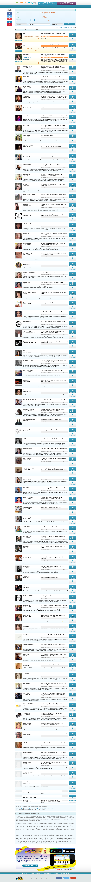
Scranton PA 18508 (26, 97)
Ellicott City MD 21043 (27, 606)
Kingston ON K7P (26, 587)
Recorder (42, 253)
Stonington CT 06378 (27, 391)
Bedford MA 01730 (26, 694)
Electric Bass (52, 556)
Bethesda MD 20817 (27, 254)
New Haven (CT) (27, 808)
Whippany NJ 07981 (27, 78)
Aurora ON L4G (26, 773)
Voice (62, 96)
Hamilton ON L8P (26, 626)
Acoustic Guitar (43, 96)
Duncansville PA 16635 (27, 783)
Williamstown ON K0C (27, 264)
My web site (26, 59)
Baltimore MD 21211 (27, 430)
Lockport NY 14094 (26, 274)
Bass (52, 380)
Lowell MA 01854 (26, 225)
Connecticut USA (34, 29)
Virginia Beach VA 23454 (27, 636)
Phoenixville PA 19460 (27, 352)
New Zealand (52, 826)
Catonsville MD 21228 (27, 724)
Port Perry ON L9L (26, 313)
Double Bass (50, 634)
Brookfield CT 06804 (27, 303)
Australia (38, 826)
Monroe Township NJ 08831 (28, 34)
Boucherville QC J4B (27, 479)
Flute (50, 66)
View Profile (18, 40)
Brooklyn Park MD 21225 (27, 322)
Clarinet (42, 66)
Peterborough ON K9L (27, 753)
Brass (51, 468)
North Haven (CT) (19, 808)
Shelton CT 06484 (26, 714)
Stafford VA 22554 (26, 381)
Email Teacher (72, 791)
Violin (60, 96)
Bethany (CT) (35, 808)
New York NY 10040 (26, 136)
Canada (26, 826)
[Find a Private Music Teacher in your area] (47, 3)
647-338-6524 (27, 46)
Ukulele (47, 566)
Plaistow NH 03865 (26, 55)
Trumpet (42, 86)
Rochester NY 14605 (27, 449)
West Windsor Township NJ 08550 (29, 797)
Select (33, 20)
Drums (48, 96)
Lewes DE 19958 (26, 577)
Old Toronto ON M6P (27, 87)
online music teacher (34, 819)
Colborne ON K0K (26, 763)
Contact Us (63, 873)
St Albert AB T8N (26, 175)
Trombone (48, 243)
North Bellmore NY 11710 (28, 401)
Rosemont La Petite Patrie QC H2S (29, 342)
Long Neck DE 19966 (27, 67)
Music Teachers (59, 27)
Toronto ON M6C (26, 185)
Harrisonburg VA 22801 (27, 684)
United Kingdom (32, 826)
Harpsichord (51, 331)
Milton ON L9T (25, 45)
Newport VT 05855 (26, 705)
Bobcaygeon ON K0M (27, 557)
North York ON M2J (26, 195)
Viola (44, 106)
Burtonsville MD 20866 (27, 205)
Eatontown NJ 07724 (27, 146)
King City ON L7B (26, 126)
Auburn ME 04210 (26, 655)
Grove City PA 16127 (27, 244)
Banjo (48, 468)
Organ (44, 331)
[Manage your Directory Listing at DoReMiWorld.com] (66, 3)
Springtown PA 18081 (27, 117)
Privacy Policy (56, 873)
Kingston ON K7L (26, 547)
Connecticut (70, 27)
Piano (42, 33)
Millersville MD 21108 (27, 215)
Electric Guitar (52, 96)
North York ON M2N (26, 156)
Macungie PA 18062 (26, 508)
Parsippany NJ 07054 (27, 420)
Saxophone (46, 66)
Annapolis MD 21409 (27, 734)
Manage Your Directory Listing (36, 873)
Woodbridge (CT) (42, 808)
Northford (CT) (49, 808)
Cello (42, 135)
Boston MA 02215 (26, 567)
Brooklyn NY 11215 (26, 293)
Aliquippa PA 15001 (26, 234)
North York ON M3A (26, 645)
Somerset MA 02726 (27, 498)
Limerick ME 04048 (26, 469)
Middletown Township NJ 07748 (29, 332)
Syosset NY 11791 (26, 361)
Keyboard (42, 125)
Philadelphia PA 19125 (27, 371)
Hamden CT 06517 (26, 792)
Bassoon (45, 154)
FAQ (68, 873)
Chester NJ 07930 (26, 537)
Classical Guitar (44, 399)
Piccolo (53, 66)
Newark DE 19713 (26, 165)
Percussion (46, 389)
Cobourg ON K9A (26, 440)
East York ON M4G (26, 518)
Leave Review (72, 792)
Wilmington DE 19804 (27, 616)
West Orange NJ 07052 (27, 528)
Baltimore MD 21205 (27, 107)
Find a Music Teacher (25, 873)
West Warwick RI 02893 (27, 410)
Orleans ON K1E (26, 596)
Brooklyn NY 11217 (26, 675)
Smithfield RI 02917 (26, 459)
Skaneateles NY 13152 (27, 744)
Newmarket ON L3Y (26, 665)
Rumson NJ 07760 (26, 488)
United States (65, 27)
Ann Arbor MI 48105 (26, 283)
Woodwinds (57, 66)
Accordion (48, 223)
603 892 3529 (27, 57)
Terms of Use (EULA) (48, 873)
